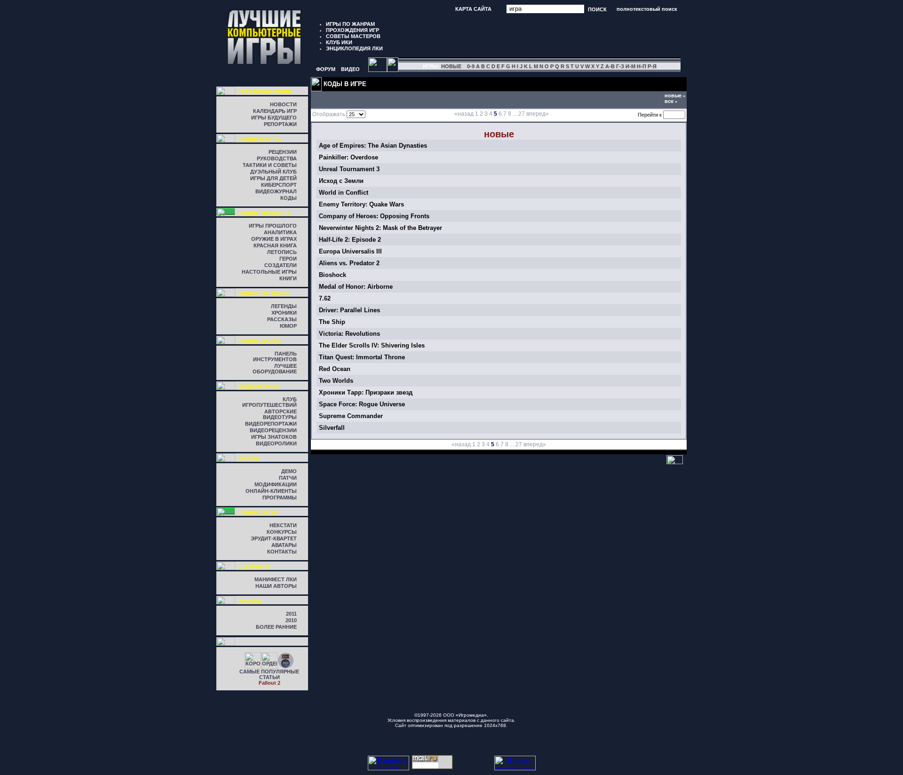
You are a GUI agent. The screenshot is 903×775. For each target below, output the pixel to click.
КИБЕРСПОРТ (279, 185)
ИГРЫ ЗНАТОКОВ (274, 437)
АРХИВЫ (249, 601)
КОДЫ (288, 198)
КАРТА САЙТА (473, 9)
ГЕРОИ (288, 258)
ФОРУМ (325, 69)
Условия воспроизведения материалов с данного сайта (451, 720)
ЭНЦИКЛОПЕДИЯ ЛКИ (354, 48)
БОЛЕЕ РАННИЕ (276, 627)
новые (675, 95)
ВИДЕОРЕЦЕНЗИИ (273, 430)
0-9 (471, 66)
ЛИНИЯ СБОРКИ (259, 341)
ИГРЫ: (431, 66)
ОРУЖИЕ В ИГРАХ (274, 239)
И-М (630, 66)
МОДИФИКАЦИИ (275, 484)
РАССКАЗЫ (282, 319)
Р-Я (652, 66)
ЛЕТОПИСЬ (282, 252)
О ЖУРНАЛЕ (254, 566)
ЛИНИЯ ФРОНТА (259, 139)
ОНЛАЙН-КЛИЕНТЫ (271, 491)
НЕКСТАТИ (283, 525)
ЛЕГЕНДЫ (284, 306)
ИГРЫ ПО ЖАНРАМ (350, 24)
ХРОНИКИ (284, 313)
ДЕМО (289, 471)
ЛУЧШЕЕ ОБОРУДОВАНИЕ (275, 368)
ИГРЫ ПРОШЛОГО (273, 226)
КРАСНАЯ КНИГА (275, 245)
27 (521, 114)
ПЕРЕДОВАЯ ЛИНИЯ (264, 92)
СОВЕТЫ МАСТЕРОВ (353, 36)
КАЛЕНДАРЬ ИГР (275, 111)
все (671, 101)
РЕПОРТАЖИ (280, 124)
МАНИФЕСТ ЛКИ (275, 579)
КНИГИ (288, 278)
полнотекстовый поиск (647, 9)
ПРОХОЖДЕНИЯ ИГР (352, 30)
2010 (291, 620)
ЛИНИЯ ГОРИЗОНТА (264, 213)
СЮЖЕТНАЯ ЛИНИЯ (264, 293)
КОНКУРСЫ (282, 532)
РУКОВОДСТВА (277, 158)
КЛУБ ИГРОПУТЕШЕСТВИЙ (269, 402)
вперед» (537, 114)
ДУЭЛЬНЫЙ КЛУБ (273, 171)
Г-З (620, 66)
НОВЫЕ (451, 66)
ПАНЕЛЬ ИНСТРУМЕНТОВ (275, 356)
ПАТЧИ (288, 478)
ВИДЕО (350, 69)
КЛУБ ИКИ (339, 42)
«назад (464, 114)
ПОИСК (597, 9)
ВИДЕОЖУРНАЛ (276, 191)
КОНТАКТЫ (282, 551)
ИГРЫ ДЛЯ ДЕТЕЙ (273, 178)
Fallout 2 (269, 683)
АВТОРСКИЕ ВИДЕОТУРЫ (280, 414)
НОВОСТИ (283, 104)
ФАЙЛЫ (248, 458)
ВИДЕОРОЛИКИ (276, 443)
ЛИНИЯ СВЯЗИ (257, 512)
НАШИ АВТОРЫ (276, 586)
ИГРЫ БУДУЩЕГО (274, 117)
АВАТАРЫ (284, 545)
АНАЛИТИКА (280, 232)
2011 (291, 614)
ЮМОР (288, 326)
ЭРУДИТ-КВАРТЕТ (274, 538)
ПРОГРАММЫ (279, 497)
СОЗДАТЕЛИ (280, 265)
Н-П (641, 66)
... (515, 114)
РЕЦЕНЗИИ (283, 152)
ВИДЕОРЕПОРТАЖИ (271, 424)
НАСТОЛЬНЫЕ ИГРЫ (269, 272)
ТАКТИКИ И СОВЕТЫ (270, 165)
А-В (610, 66)
